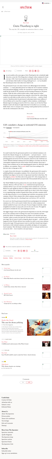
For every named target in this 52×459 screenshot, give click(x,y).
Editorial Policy (6, 407)
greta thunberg (26, 258)
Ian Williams (6, 285)
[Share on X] (33, 71)
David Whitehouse (8, 301)
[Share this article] (38, 71)
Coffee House (7, 11)
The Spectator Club (7, 444)
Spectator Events (7, 442)
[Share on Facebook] (30, 71)
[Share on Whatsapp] (35, 71)
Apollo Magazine (7, 435)
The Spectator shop (7, 437)
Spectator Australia (7, 432)
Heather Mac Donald (7, 320)
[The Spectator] (26, 7)
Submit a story (6, 404)
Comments (19, 70)
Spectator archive (7, 439)
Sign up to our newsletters (9, 453)
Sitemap (4, 425)
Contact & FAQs (6, 400)
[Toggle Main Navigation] (7, 7)
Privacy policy (6, 416)
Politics (11, 258)
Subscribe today (6, 451)
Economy (5, 258)
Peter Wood (4, 342)
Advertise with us (7, 402)
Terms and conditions (8, 418)
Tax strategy (5, 421)
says (25, 185)
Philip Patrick (5, 364)
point (24, 166)
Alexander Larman (8, 293)
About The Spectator (8, 414)
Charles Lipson (30, 117)
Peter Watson (6, 276)
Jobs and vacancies (7, 423)
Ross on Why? (29, 239)
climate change (17, 258)
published (13, 177)
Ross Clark (13, 236)
